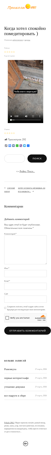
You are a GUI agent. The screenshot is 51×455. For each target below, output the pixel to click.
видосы (27, 40)
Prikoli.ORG (9, 422)
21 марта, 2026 (41, 369)
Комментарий (10, 233)
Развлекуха (10, 369)
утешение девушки (14, 386)
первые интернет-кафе (16, 377)
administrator (17, 40)
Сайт (6, 293)
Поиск (37, 158)
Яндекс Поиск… (27, 171)
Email (7, 281)
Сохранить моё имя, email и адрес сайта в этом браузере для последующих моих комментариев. (26, 308)
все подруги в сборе (15, 395)
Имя (6, 268)
